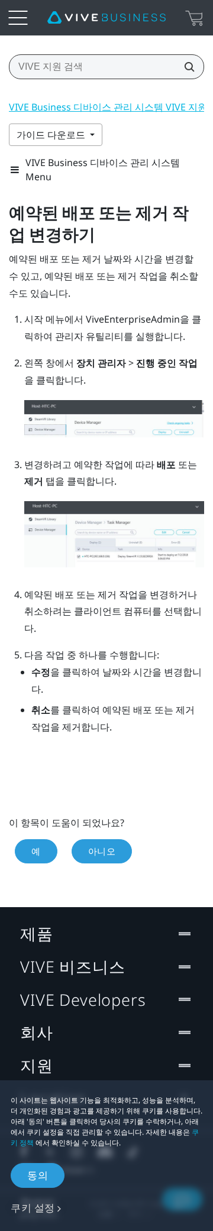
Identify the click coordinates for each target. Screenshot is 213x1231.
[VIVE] (106, 18)
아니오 (102, 851)
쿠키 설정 (33, 1207)
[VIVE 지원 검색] (186, 67)
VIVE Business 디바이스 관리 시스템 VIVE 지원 (108, 106)
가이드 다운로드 (52, 134)
